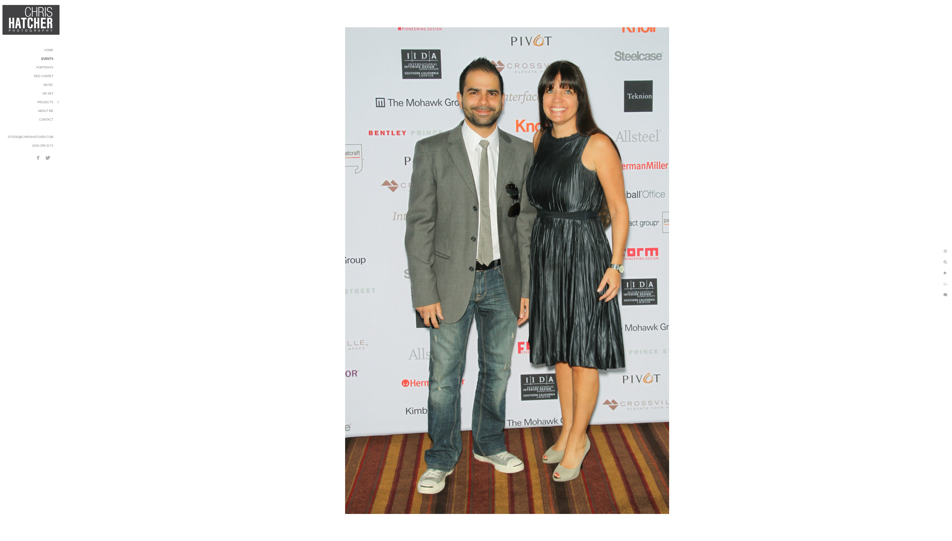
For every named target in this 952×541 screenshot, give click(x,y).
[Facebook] (38, 158)
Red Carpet (43, 76)
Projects (45, 102)
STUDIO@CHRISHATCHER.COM (30, 137)
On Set (47, 93)
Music (48, 85)
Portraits (44, 67)
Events (47, 59)
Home (48, 50)
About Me (45, 111)
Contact (46, 119)
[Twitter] (48, 158)
